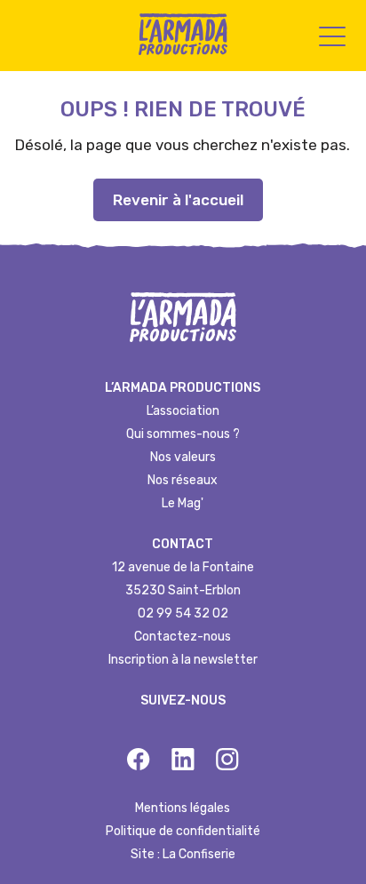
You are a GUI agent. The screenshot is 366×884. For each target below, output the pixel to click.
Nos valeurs (183, 457)
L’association (183, 410)
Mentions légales (182, 808)
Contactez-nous (182, 636)
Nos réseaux (182, 480)
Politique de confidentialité (183, 831)
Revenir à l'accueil (178, 200)
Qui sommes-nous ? (183, 434)
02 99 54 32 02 (183, 613)
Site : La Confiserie (183, 854)
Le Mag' (182, 503)
